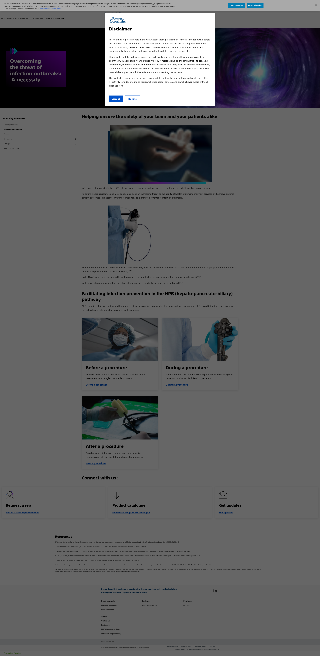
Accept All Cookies (255, 5)
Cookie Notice (56, 8)
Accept (116, 99)
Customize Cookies (236, 5)
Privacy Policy (45, 8)
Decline (132, 99)
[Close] (316, 5)
